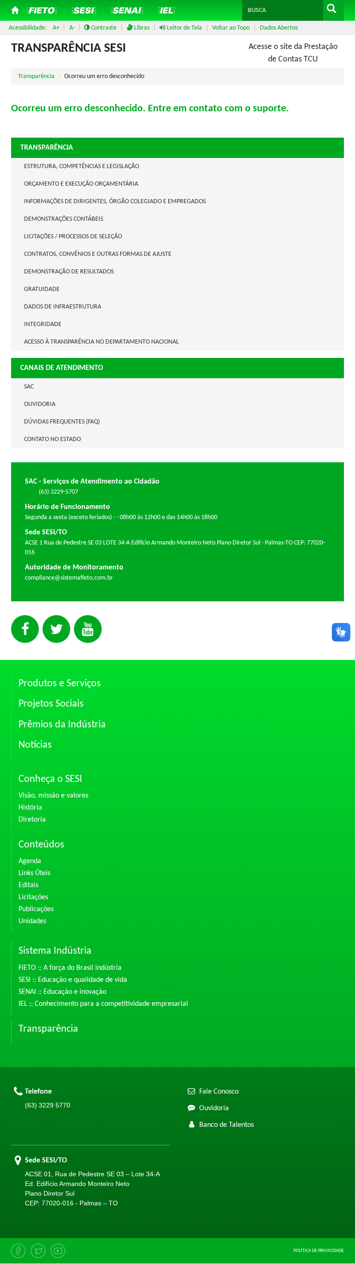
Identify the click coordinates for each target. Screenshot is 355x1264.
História (30, 807)
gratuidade (42, 289)
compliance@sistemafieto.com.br (69, 578)
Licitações (33, 897)
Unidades (32, 921)
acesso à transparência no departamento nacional (101, 342)
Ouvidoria (39, 404)
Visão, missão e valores (53, 795)
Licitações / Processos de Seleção (73, 236)
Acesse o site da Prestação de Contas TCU (293, 53)
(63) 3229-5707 (58, 492)
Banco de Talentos (225, 1125)
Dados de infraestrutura (62, 306)
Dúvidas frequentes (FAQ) (62, 421)
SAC (29, 386)
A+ (56, 27)
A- (72, 27)
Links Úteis (34, 873)
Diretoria (32, 819)
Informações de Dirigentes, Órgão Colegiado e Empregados (115, 201)
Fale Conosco (218, 1091)
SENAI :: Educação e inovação (62, 992)
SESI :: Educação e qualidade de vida (72, 980)
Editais (28, 885)
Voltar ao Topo (231, 27)
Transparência (36, 76)
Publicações (36, 909)
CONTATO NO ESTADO (52, 439)
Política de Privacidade (319, 1250)
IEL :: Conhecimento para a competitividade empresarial (103, 1004)
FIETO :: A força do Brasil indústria (70, 968)
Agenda (29, 861)
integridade (42, 324)
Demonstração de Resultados (69, 271)
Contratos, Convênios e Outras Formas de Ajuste (97, 254)
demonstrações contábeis (63, 219)
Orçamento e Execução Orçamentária (81, 184)
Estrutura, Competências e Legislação (81, 166)
